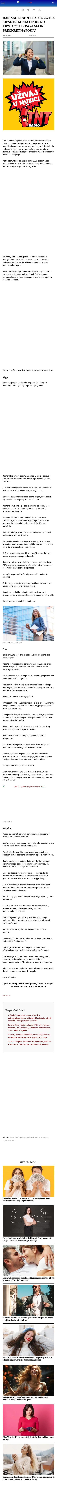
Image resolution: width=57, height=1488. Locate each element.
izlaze (16, 1137)
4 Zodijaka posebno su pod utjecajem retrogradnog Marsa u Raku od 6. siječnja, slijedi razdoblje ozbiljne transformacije (29, 1018)
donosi (12, 1137)
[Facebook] (13, 1147)
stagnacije (46, 1137)
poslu (28, 1137)
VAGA (9, 1140)
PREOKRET (33, 1137)
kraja (20, 1137)
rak (37, 1137)
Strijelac (5, 1140)
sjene (40, 1137)
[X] (19, 1147)
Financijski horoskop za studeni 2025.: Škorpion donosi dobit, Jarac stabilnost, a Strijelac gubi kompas (26, 1199)
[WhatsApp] (25, 1147)
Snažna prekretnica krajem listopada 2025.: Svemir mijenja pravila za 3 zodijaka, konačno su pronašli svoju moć (28, 1478)
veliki (13, 1140)
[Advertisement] (28, 211)
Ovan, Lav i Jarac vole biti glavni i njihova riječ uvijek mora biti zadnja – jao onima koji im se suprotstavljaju (27, 1239)
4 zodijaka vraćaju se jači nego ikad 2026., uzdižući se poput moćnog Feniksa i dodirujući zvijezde (25, 1398)
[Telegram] (37, 1147)
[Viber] (43, 1147)
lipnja (24, 1137)
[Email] (31, 1147)
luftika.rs (6, 995)
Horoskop (7, 36)
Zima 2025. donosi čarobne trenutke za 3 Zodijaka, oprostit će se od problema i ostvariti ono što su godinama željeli (27, 1358)
